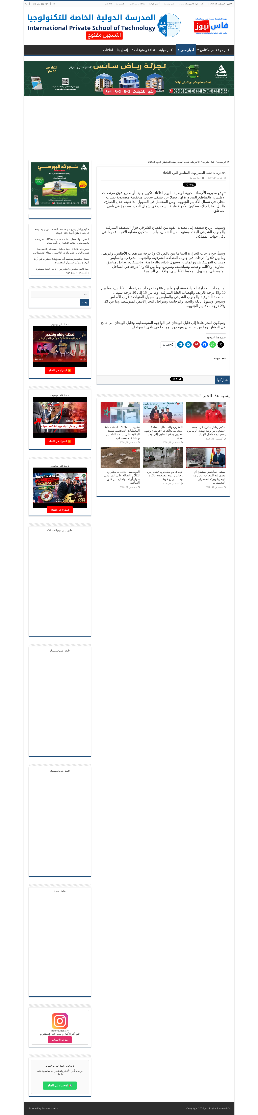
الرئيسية (222, 161)
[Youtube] (38, 3)
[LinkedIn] (42, 3)
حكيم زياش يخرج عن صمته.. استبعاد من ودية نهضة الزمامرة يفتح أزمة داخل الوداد (206, 430)
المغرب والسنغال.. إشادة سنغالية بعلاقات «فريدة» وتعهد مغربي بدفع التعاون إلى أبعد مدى (163, 432)
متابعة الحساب (60, 1039)
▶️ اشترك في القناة (60, 370)
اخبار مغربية (208, 161)
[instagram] (34, 3)
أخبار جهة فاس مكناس (192, 3)
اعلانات (108, 3)
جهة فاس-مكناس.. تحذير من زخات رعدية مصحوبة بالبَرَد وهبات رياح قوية (165, 475)
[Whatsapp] (25, 3)
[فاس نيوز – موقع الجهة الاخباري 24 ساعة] (211, 25)
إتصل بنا (120, 3)
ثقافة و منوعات (137, 3)
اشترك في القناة (60, 509)
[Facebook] (50, 3)
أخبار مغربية (169, 3)
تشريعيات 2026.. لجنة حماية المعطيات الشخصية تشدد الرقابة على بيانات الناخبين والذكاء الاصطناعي (122, 432)
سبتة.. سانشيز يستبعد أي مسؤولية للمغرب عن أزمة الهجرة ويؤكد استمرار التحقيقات (209, 477)
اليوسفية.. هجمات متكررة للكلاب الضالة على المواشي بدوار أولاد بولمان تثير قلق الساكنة (122, 477)
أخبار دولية (154, 3)
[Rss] (53, 3)
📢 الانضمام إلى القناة (60, 1085)
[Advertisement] (129, 128)
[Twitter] (46, 3)
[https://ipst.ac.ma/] (104, 25)
